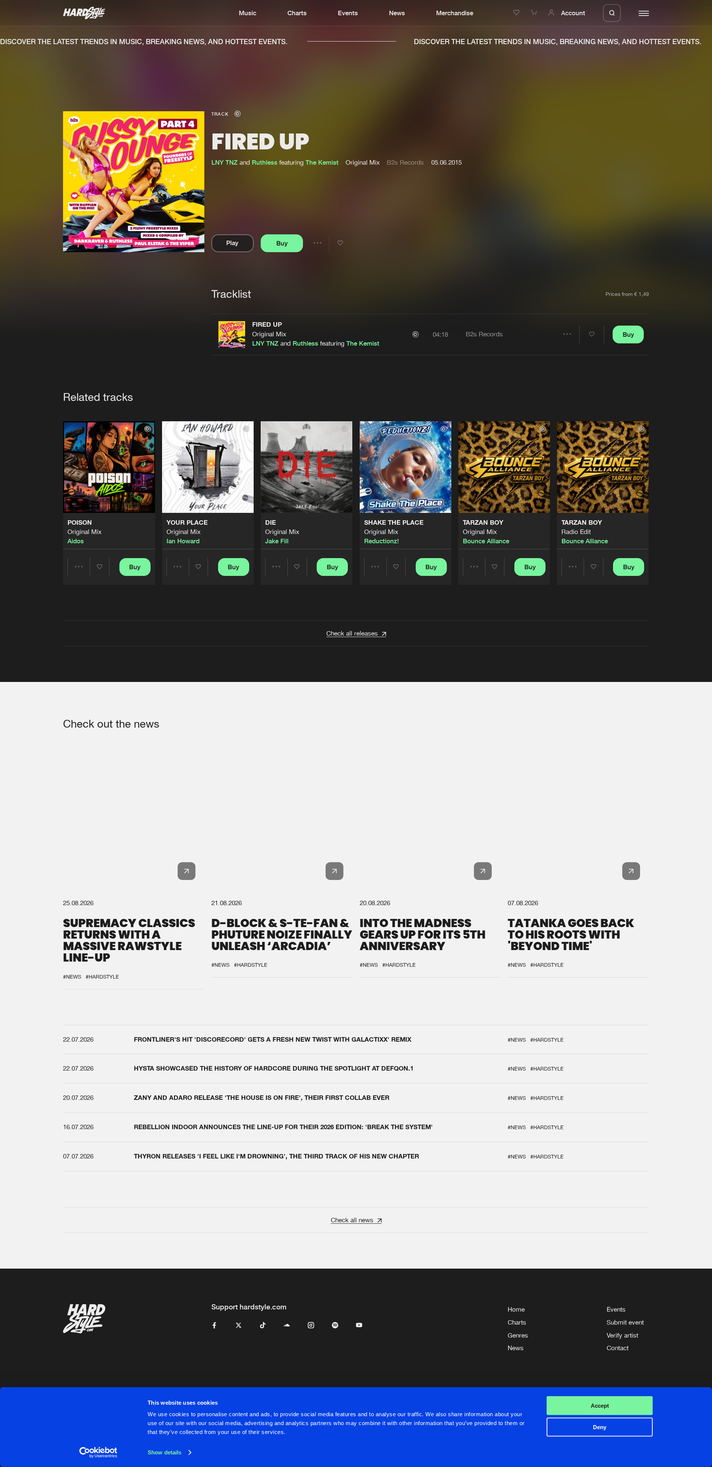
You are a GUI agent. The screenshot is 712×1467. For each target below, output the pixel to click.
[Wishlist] (517, 13)
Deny (599, 1427)
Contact (618, 1348)
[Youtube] (359, 1325)
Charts (297, 13)
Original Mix (269, 334)
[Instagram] (311, 1325)
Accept (600, 1405)
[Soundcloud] (287, 1325)
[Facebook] (214, 1325)
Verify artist (622, 1335)
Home (516, 1309)
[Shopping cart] (535, 13)
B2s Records (405, 162)
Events (348, 13)
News (397, 13)
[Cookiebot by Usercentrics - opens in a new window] (98, 1452)
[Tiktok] (263, 1325)
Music (247, 13)
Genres (518, 1335)
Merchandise (454, 13)
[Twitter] (238, 1325)
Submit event (625, 1322)
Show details (164, 1452)
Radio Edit (576, 531)
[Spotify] (335, 1325)
